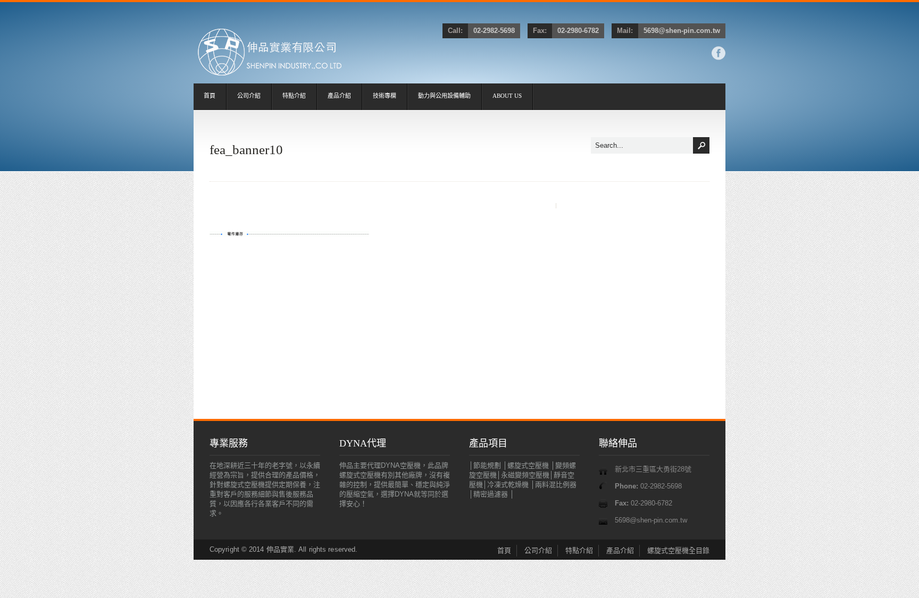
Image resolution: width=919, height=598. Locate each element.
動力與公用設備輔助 (444, 95)
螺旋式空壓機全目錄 (678, 550)
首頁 (209, 95)
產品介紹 (339, 95)
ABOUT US (507, 95)
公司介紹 (249, 95)
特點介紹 (294, 95)
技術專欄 (384, 95)
